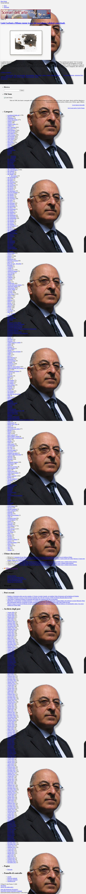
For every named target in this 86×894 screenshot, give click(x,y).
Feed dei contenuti (12, 878)
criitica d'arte (38, 75)
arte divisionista (11, 177)
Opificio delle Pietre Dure (14, 454)
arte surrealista (11, 242)
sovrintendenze (11, 519)
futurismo (9, 341)
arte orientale (10, 224)
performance (10, 463)
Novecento (10, 451)
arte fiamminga (11, 191)
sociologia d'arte (11, 518)
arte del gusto (10, 172)
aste (8, 250)
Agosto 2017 (10, 776)
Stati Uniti (10, 523)
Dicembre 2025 (11, 624)
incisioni (13, 313)
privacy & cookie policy (7, 887)
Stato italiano (10, 526)
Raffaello (9, 491)
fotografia (10, 335)
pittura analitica (11, 468)
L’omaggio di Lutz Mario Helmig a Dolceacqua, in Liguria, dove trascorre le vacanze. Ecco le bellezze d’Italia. (43, 557)
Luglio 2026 (10, 614)
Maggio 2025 (11, 635)
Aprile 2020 (10, 727)
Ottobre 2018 (10, 755)
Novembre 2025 (11, 626)
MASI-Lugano (11, 404)
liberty (9, 377)
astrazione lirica (79, 75)
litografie (9, 386)
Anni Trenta (10, 139)
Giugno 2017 (10, 779)
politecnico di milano (12, 473)
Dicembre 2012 (11, 861)
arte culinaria (10, 171)
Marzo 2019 (10, 747)
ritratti (8, 497)
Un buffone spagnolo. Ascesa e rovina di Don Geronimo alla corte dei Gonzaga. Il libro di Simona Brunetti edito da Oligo (39, 597)
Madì (8, 395)
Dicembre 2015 (11, 806)
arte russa (9, 238)
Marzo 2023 (10, 674)
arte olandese (10, 221)
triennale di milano (12, 539)
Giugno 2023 (10, 670)
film (8, 321)
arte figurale (10, 194)
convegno (10, 292)
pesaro (36, 77)
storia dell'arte (11, 529)
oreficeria (9, 456)
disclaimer (3, 885)
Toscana (9, 536)
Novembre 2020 (11, 717)
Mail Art (9, 398)
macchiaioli (10, 392)
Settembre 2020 (11, 720)
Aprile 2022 (10, 691)
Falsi (8, 312)
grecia (9, 356)
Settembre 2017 (11, 774)
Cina (8, 280)
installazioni (10, 363)
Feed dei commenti (12, 879)
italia (8, 369)
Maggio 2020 (11, 726)
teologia (9, 535)
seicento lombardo (12, 509)
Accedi (9, 876)
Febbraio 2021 (11, 712)
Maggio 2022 (11, 689)
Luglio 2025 (10, 632)
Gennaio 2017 (11, 786)
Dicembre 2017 (11, 770)
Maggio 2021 (11, 708)
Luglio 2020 (10, 723)
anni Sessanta (11, 136)
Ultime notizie (12, 568)
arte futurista (10, 197)
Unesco (9, 541)
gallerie (48, 75)
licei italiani (10, 383)
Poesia (9, 469)
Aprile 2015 (10, 818)
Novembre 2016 (11, 789)
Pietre (8, 465)
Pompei (9, 477)
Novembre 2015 (11, 808)
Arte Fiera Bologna (12, 192)
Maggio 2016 (11, 799)
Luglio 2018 (10, 759)
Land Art (9, 373)
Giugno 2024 (10, 652)
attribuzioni (10, 251)
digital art (9, 300)
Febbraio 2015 (11, 821)
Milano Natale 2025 (12, 413)
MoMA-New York (12, 424)
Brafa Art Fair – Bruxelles (14, 263)
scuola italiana (11, 506)
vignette (9, 550)
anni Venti (10, 141)
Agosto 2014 (10, 830)
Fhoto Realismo (11, 318)
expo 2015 (10, 310)
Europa (9, 307)
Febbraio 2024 (11, 658)
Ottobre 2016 (10, 791)
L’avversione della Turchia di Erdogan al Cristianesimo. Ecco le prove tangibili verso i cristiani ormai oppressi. (48, 561)
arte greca (10, 201)
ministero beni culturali (13, 418)
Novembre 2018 (11, 753)
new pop (9, 447)
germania (9, 347)
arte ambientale (11, 160)
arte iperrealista (11, 206)
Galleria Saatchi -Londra (13, 342)
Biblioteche (10, 259)
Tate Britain (10, 532)
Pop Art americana (12, 479)
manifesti (9, 400)
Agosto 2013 (10, 849)
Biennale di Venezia (12, 260)
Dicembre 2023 (11, 661)
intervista (9, 365)
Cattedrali (10, 277)
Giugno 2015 (10, 815)
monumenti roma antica (13, 429)
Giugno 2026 (10, 615)
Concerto (9, 291)
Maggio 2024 (11, 653)
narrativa (9, 441)
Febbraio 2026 (11, 621)
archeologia (10, 147)
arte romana (10, 235)
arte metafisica (11, 212)
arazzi (8, 145)
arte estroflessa (11, 185)
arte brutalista (10, 166)
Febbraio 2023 (11, 676)
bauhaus (9, 254)
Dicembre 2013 (11, 842)
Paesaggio (10, 459)
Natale (9, 442)
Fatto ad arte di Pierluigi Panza (15, 577)
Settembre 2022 (11, 683)
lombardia (10, 388)
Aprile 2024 (10, 655)
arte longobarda (11, 209)
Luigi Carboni (16, 77)
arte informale (11, 203)
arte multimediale (11, 218)
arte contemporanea (12, 169)
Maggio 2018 (11, 762)
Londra (9, 389)
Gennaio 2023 (11, 677)
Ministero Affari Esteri (13, 416)
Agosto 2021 (10, 703)
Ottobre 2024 (10, 646)
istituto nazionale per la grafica (15, 368)
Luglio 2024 (10, 650)
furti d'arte (10, 339)
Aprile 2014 (10, 836)
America (9, 121)
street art (9, 530)
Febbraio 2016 (11, 803)
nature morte (10, 444)
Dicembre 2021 (11, 697)
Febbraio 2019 (11, 749)
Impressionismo (11, 360)
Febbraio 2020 (11, 730)
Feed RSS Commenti (16, 891)
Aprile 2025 (10, 636)
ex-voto (9, 309)
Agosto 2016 (10, 794)
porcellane (10, 480)
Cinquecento (10, 283)
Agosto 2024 (10, 649)
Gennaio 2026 (11, 623)
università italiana (12, 542)
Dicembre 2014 (11, 824)
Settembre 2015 (11, 811)
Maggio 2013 (11, 853)
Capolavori (10, 269)
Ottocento (10, 457)
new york (9, 448)
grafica (9, 354)
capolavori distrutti (12, 271)
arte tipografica (11, 247)
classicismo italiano (12, 286)
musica (9, 439)
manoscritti (10, 401)
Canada (9, 268)
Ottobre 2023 (10, 664)
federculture (10, 316)
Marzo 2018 (10, 765)
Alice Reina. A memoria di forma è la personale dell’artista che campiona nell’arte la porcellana (32, 599)
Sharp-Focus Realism (13, 515)
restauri (9, 494)
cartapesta (10, 274)
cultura (44, 75)
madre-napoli (10, 397)
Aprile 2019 (10, 746)
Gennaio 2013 (11, 859)
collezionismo (11, 288)
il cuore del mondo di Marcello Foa (16, 579)
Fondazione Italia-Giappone (14, 327)
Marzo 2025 (10, 638)
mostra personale (29, 77)
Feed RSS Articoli (5, 891)
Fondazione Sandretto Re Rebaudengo (17, 333)
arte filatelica (10, 195)
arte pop (9, 227)
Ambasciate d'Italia (12, 119)
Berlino (9, 257)
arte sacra (9, 239)
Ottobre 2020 (10, 718)
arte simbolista (11, 241)
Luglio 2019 (10, 741)
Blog (5, 5)
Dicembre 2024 (11, 642)
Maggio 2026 (11, 617)
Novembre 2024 (11, 644)
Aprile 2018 (10, 764)
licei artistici (10, 382)
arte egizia (10, 180)
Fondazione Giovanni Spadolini (15, 324)
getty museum (11, 348)
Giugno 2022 (10, 688)
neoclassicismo (11, 445)
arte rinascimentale (12, 233)
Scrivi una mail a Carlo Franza (76, 108)
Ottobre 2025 (10, 627)
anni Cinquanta (11, 127)
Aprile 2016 (10, 800)
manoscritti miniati (12, 403)
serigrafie (9, 512)
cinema (9, 282)
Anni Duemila (9, 75)
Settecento (10, 513)
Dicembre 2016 (11, 788)
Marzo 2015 (10, 820)
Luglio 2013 (10, 850)
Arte (15, 75)
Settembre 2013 (11, 847)
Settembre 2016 (11, 792)
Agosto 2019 (10, 739)
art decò (9, 153)
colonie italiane (11, 289)
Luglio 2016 (10, 796)
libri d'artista (10, 380)
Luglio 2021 (10, 705)
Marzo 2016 (10, 802)
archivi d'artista (11, 150)
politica (9, 474)
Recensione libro (11, 492)
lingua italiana (11, 385)
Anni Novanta (11, 132)
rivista (9, 498)
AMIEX (9, 126)
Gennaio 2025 (11, 641)
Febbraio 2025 (11, 639)
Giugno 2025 (10, 633)
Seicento (9, 507)
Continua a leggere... (6, 72)
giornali (9, 350)
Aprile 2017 (10, 782)
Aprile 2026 (10, 618)
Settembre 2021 (11, 702)
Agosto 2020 (10, 721)
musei (8, 433)
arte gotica (10, 200)
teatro (8, 533)
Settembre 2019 (11, 738)
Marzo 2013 (10, 856)
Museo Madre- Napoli (13, 436)
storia (8, 527)
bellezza (9, 256)
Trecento (9, 538)
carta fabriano (11, 273)
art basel (9, 151)
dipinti (9, 301)
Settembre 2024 (11, 647)
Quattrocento (10, 486)
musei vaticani (11, 435)
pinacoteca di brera (12, 466)
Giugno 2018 (10, 761)
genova (9, 345)
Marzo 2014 (10, 838)
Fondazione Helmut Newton (15, 326)
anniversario (10, 142)
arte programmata (12, 230)
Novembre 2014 (11, 826)
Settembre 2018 (11, 756)
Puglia (9, 483)
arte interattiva (11, 204)
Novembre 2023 (11, 662)
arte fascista (10, 188)
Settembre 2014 (11, 829)
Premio (9, 482)
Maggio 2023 (11, 671)
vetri (8, 547)
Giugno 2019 (10, 742)
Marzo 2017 (10, 783)
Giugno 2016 (10, 797)
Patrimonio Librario (12, 462)
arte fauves (10, 189)
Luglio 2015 (10, 814)
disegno (9, 303)
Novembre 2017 (11, 771)
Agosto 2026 (10, 612)
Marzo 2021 (10, 711)
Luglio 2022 (10, 686)
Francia (9, 336)
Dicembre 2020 (11, 715)
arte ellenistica (11, 182)
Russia (9, 500)
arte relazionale (11, 232)
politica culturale (55, 75)
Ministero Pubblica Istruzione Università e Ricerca (20, 419)
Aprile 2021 (10, 709)
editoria (9, 306)
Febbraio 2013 (11, 858)
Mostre (9, 432)
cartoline (9, 276)
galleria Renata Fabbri (6, 77)
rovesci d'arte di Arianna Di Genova (16, 589)
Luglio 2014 (10, 832)
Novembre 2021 (11, 699)
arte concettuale (21, 75)
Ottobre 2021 (10, 700)
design (9, 298)
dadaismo (9, 297)
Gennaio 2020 (11, 732)
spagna (9, 521)
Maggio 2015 (11, 817)
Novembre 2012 (11, 862)
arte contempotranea (68, 75)
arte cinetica (14, 176)
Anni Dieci (10, 129)
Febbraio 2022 (11, 694)
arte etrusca (10, 186)
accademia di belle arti (13, 115)
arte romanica (11, 236)
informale (9, 362)
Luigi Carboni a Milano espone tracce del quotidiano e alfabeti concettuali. (33, 23)
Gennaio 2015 (11, 823)
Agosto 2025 (10, 630)
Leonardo (10, 376)
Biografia (6, 7)
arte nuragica (10, 219)
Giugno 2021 (10, 706)
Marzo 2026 (10, 620)
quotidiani (10, 489)
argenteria (13, 156)
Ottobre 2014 (10, 827)
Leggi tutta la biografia (78, 105)
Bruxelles (9, 265)
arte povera (10, 229)
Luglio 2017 (10, 777)
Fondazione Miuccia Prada (14, 332)
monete (9, 426)
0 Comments (4, 78)
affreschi (9, 116)
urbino (9, 544)
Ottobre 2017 (10, 773)
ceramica (9, 279)
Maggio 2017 (11, 780)
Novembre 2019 (11, 735)
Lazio (8, 374)
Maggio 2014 (11, 835)
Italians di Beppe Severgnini (14, 580)
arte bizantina (10, 165)
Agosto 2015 (10, 812)
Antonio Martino (11, 576)
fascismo (9, 315)
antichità (9, 144)
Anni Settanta (11, 138)
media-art (9, 407)
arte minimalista (30, 75)
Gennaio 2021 (11, 714)
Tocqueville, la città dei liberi (15, 582)
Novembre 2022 (11, 680)
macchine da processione (14, 394)
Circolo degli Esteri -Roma (14, 285)
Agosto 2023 (10, 667)
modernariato (10, 423)
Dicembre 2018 (11, 752)
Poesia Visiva (11, 471)
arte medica (10, 210)
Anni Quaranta (11, 135)
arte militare (10, 213)
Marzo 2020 (10, 729)
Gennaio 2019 (11, 750)
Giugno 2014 (10, 833)
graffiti (9, 353)
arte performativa (11, 226)
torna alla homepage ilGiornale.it (9, 889)
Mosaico (9, 430)
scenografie (10, 503)
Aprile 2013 (10, 855)
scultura (9, 504)
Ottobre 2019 (10, 736)
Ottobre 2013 (10, 846)
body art (9, 262)
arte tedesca (10, 244)
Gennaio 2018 (11, 768)
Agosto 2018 (10, 758)
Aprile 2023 (10, 673)
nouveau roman (11, 450)
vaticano (9, 545)
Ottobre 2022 (10, 682)
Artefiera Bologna (12, 248)
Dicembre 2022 (11, 679)
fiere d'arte (10, 319)
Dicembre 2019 (11, 733)
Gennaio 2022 (11, 696)
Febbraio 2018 (11, 767)
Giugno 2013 (10, 852)
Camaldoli (10, 266)
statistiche (10, 524)
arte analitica (10, 162)
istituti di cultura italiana (13, 366)
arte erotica (10, 183)
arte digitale (10, 174)
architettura (10, 148)
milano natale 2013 (12, 412)
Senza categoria (11, 510)
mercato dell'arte (11, 409)
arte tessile (10, 245)
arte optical (10, 223)
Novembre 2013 (11, 844)
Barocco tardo (11, 253)
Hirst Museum (11, 357)
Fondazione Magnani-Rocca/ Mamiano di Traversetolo (21, 329)
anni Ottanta (10, 133)
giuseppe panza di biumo (14, 351)
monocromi (10, 427)
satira (8, 501)
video (8, 548)
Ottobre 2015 (10, 809)
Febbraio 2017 (11, 785)
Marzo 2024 (10, 656)
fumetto (9, 338)
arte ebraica (10, 179)
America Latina (11, 124)
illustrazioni (10, 359)
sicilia (8, 516)
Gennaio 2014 (11, 841)
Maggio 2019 (11, 744)
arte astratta (10, 163)
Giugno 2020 (10, 724)
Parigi (8, 460)
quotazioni (10, 488)
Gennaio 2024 (11, 659)
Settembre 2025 (11, 629)
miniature (9, 415)
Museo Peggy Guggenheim (14, 438)
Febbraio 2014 (11, 839)
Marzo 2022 (10, 692)
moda (8, 421)
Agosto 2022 (10, 685)
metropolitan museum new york (15, 410)
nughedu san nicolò (12, 453)
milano (23, 77)
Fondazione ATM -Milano (14, 323)
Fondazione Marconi (12, 330)
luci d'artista (10, 391)
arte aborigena (11, 159)
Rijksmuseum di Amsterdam (14, 495)
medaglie (9, 406)
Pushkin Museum (12, 485)
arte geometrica (11, 198)
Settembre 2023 (11, 665)
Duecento (10, 304)
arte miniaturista (11, 215)
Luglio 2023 (10, 668)
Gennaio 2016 (11, 805)
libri (8, 379)
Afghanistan (10, 118)
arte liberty (10, 207)
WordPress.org (11, 881)
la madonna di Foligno (13, 371)
